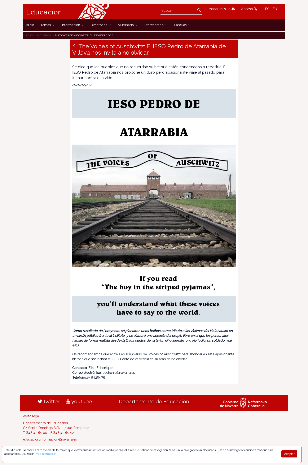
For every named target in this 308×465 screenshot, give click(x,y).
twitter (51, 401)
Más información (46, 453)
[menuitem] (30, 25)
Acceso (247, 9)
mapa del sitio (220, 9)
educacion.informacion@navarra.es (50, 439)
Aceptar (289, 454)
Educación (44, 12)
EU (275, 9)
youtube (81, 401)
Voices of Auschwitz (164, 354)
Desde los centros (38, 35)
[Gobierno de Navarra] (243, 402)
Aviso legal (31, 416)
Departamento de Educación (154, 401)
